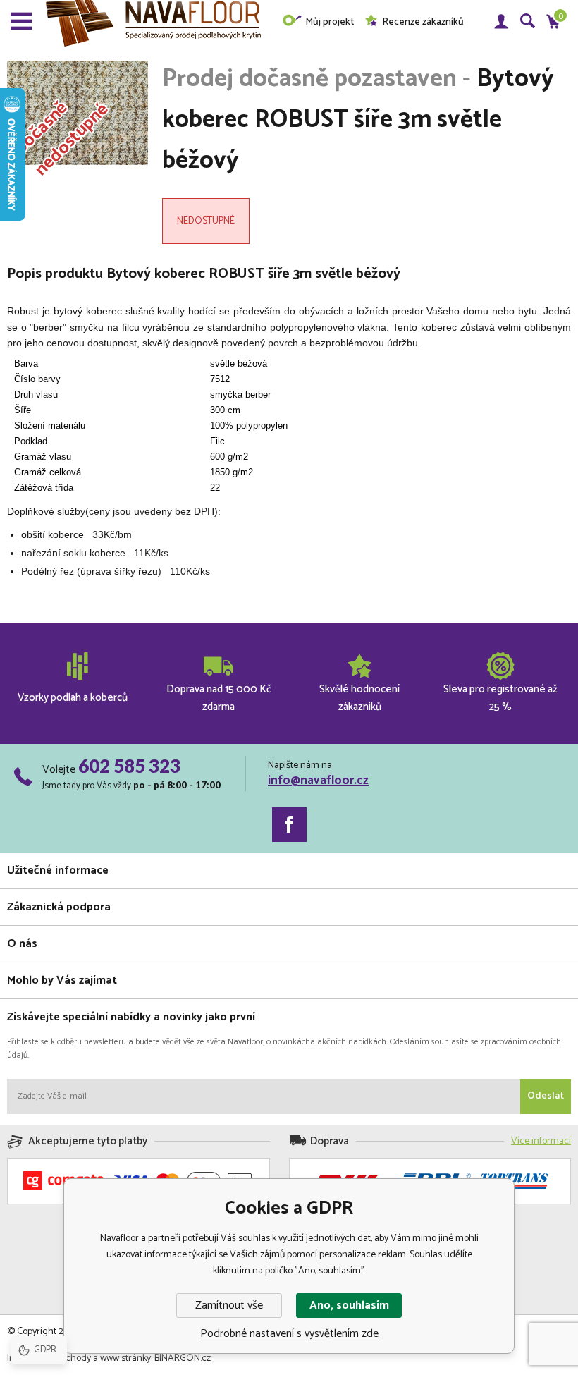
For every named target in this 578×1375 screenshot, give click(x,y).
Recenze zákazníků (423, 22)
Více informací (541, 1141)
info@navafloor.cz (318, 780)
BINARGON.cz (182, 1358)
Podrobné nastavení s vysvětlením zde (289, 1333)
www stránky (125, 1358)
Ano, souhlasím (349, 1305)
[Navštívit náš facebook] (289, 824)
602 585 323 (129, 765)
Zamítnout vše (229, 1305)
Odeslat (545, 1096)
